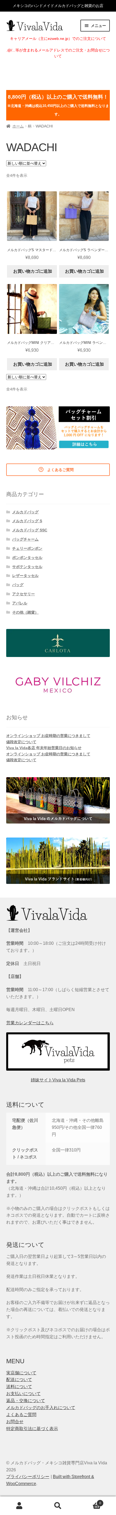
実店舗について (21, 1373)
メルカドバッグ (25, 512)
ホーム (18, 126)
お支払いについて (23, 1393)
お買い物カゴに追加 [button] (32, 271)
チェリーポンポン (27, 548)
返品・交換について (25, 1400)
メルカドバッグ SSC (29, 530)
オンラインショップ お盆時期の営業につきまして (48, 736)
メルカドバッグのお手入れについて (40, 1407)
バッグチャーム (25, 539)
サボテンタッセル (27, 567)
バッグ (17, 585)
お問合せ (14, 1421)
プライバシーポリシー (27, 1476)
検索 (58, 1506)
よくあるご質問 (21, 1414)
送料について (19, 1386)
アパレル (19, 603)
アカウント (19, 1506)
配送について (19, 1379)
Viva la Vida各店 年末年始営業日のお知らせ (43, 748)
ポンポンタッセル (27, 557)
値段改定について (21, 742)
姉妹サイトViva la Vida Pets (58, 1080)
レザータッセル (25, 575)
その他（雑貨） (25, 612)
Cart (89, 1501)
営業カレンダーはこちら (30, 1023)
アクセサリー (23, 594)
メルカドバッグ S (27, 521)
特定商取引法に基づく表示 (32, 1428)
